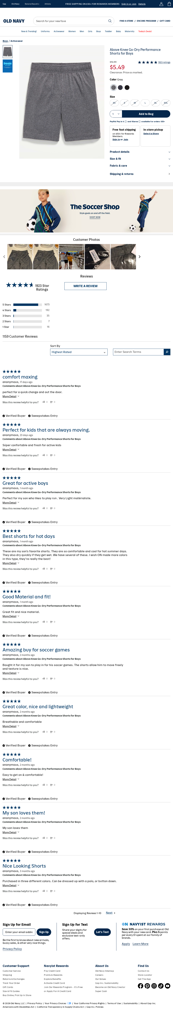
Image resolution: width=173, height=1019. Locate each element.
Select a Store (151, 134)
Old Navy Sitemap (104, 971)
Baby (118, 31)
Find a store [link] (126, 21)
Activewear (59, 31)
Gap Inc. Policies (94, 1007)
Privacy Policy (12, 949)
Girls (90, 31)
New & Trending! (29, 31)
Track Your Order (11, 983)
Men (82, 31)
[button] (53, 113)
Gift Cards (8, 987)
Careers (99, 975)
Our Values (100, 979)
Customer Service (12, 971)
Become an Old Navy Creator (110, 987)
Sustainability (130, 1003)
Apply (126, 943)
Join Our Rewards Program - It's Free (63, 987)
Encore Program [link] (146, 21)
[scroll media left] (4, 256)
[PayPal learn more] (125, 121)
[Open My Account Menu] (161, 4)
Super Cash (101, 991)
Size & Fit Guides (11, 991)
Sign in (116, 139)
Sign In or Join (128, 4)
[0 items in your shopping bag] (169, 4)
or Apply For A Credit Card (57, 991)
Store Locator (145, 975)
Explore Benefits (52, 979)
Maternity (129, 31)
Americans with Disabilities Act (18, 1007)
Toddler (108, 31)
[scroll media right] (139, 256)
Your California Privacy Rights (89, 1003)
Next (109, 912)
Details (141, 4)
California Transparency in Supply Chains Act (60, 1007)
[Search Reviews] (167, 352)
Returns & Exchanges (13, 979)
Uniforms (45, 31)
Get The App (144, 979)
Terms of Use (114, 1003)
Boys (98, 31)
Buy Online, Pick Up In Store (17, 995)
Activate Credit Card (54, 983)
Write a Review (85, 286)
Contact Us (143, 971)
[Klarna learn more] (139, 121)
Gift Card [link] (165, 21)
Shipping (7, 975)
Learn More (141, 943)
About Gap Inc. (148, 1003)
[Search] (110, 21)
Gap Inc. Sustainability (107, 983)
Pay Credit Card (52, 971)
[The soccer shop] (86, 211)
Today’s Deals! (145, 31)
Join (125, 139)
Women (72, 31)
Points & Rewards (53, 975)
